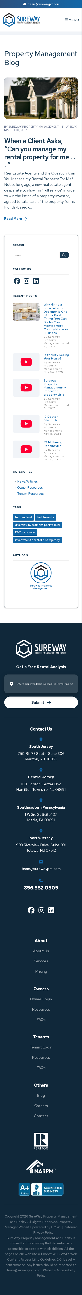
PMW (55, 1227)
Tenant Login (41, 1047)
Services (41, 961)
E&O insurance (25, 532)
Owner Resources (30, 487)
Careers (41, 1105)
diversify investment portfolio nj (37, 525)
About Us (41, 951)
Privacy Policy (43, 1232)
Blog (41, 1095)
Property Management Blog (40, 58)
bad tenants (45, 517)
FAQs (41, 1019)
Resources (41, 1009)
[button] (17, 280)
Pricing (41, 971)
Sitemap (71, 1227)
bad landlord (23, 517)
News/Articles (27, 481)
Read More (13, 218)
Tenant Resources (30, 494)
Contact (41, 1115)
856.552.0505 (41, 887)
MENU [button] (73, 20)
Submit (37, 702)
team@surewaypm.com (44, 4)
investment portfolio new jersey (37, 540)
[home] (21, 19)
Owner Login (41, 999)
